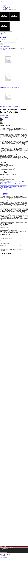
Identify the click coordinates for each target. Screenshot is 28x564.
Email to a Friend (4, 189)
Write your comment (4, 117)
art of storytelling (13, 183)
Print (2, 188)
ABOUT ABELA (6, 7)
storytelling (9, 187)
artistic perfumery (21, 183)
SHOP (4, 6)
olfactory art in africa (4, 186)
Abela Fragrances (5, 183)
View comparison (3, 557)
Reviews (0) (5, 193)
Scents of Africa (3, 187)
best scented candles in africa (13, 185)
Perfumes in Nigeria (21, 186)
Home (1, 48)
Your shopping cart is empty (6, 2)
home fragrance (23, 185)
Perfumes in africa (12, 186)
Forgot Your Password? (5, 46)
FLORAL (8, 48)
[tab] (15, 192)
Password (2, 41)
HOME (4, 5)
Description (5, 191)
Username (2, 39)
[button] (7, 179)
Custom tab (5, 194)
